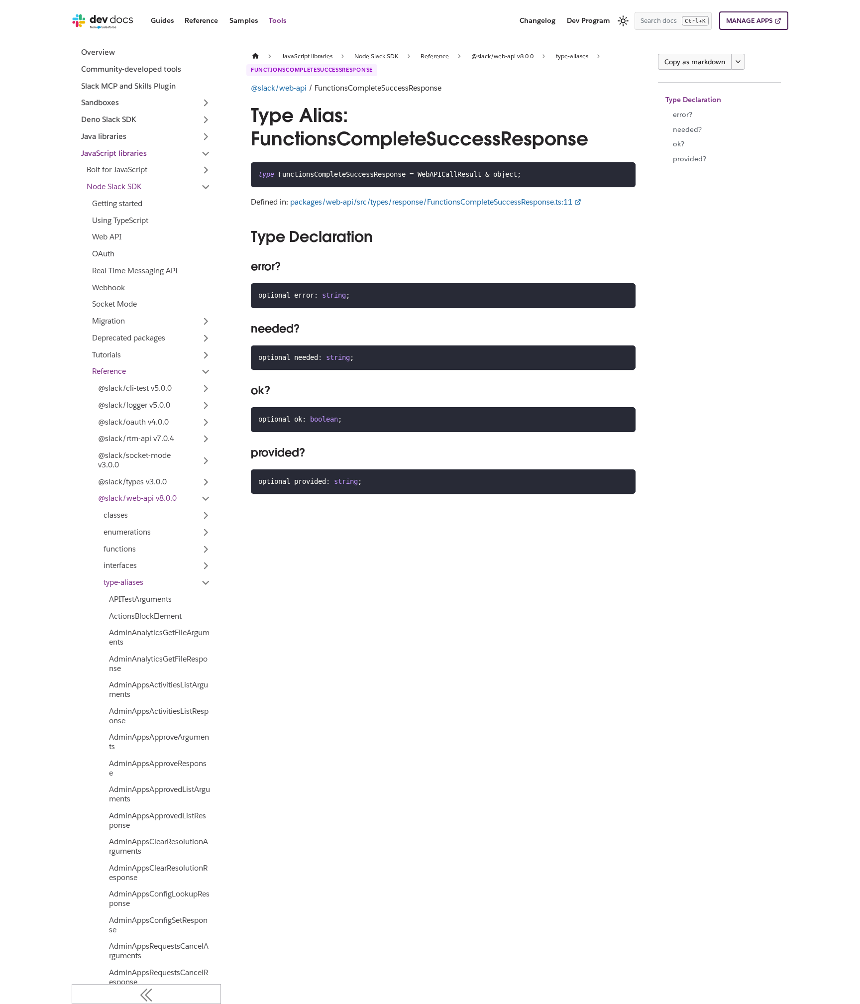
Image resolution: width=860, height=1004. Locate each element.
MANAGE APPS (749, 20)
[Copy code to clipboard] (624, 174)
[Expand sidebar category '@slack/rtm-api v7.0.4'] (206, 439)
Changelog (537, 20)
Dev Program (588, 20)
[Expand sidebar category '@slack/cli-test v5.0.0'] (206, 388)
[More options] (738, 62)
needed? (687, 129)
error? (682, 114)
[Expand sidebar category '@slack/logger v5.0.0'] (206, 405)
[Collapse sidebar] (146, 994)
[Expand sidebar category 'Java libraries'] (206, 136)
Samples (243, 20)
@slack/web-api (279, 88)
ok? (678, 143)
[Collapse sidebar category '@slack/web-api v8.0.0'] (206, 498)
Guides (162, 20)
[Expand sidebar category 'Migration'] (206, 321)
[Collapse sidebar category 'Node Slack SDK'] (206, 187)
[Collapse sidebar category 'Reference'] (206, 371)
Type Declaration (693, 99)
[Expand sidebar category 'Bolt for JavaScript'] (206, 170)
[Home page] (255, 56)
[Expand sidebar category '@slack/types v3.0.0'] (206, 481)
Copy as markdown (694, 61)
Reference (201, 20)
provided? (689, 158)
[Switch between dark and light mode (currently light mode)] (623, 20)
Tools (277, 20)
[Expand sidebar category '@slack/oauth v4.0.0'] (206, 422)
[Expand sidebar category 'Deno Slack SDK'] (206, 119)
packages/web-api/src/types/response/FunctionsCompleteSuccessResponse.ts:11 (431, 202)
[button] (146, 103)
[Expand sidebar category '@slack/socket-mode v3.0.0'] (206, 460)
